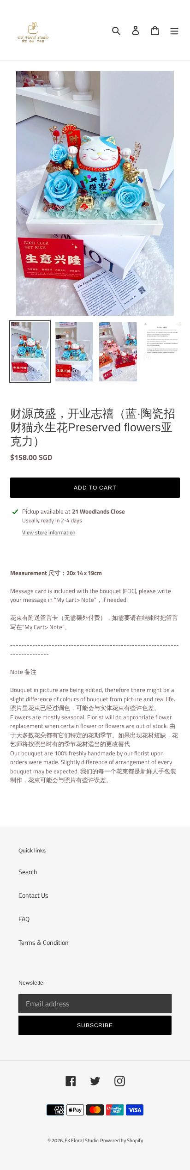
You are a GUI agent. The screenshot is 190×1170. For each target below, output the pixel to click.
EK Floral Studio (82, 1140)
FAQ (24, 919)
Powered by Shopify (121, 1140)
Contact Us (33, 895)
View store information (48, 532)
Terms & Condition (43, 942)
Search (27, 871)
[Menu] (174, 30)
